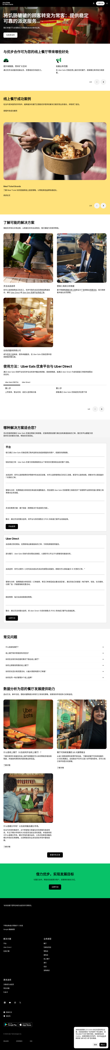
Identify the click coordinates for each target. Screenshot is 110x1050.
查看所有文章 (55, 855)
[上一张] (97, 82)
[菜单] (107, 3)
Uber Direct (15, 293)
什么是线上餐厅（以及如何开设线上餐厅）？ (22, 752)
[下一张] (103, 82)
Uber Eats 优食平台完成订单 (33, 293)
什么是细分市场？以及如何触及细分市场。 (21, 826)
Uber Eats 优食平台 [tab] (11, 382)
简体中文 (9, 1012)
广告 (82, 290)
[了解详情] (28, 724)
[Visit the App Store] (25, 1024)
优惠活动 (93, 290)
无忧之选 (10, 354)
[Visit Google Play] (11, 1024)
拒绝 (95, 1045)
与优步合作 (10, 35)
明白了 (103, 1045)
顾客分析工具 (71, 290)
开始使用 (11, 526)
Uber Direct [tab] (26, 382)
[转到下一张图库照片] (103, 205)
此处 (103, 1036)
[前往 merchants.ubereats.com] (8, 3)
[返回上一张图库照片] (97, 205)
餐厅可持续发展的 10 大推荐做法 (71, 752)
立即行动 (100, 3)
